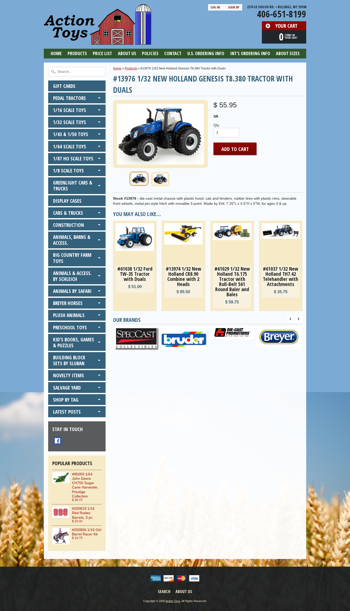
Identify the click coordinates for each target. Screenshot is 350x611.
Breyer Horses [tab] (68, 303)
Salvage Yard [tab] (67, 387)
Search (164, 591)
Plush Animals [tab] (69, 315)
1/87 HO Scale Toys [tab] (73, 158)
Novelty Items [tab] (68, 375)
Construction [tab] (68, 224)
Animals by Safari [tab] (72, 291)
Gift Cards (64, 86)
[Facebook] (57, 441)
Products (77, 53)
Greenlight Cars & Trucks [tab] (72, 185)
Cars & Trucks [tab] (68, 212)
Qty (216, 125)
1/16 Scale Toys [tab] (69, 110)
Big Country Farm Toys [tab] (72, 257)
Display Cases (67, 201)
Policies (150, 53)
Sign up (233, 7)
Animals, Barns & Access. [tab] (71, 239)
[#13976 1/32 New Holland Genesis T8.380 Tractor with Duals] (139, 179)
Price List (102, 53)
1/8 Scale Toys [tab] (68, 170)
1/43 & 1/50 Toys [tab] (70, 134)
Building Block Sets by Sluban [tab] (69, 360)
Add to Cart (235, 148)
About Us (127, 53)
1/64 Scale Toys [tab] (69, 146)
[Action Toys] (97, 41)
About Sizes (288, 53)
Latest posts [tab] (67, 411)
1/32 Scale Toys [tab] (69, 122)
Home (56, 53)
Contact (172, 53)
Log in (215, 7)
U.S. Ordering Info (205, 53)
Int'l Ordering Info (250, 53)
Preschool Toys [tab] (70, 327)
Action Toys (173, 601)
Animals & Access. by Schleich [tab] (72, 276)
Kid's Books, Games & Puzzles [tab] (73, 342)
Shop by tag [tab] (65, 399)
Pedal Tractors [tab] (69, 98)
